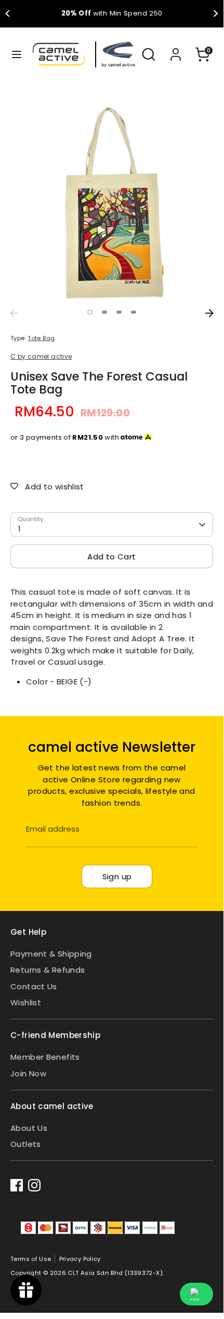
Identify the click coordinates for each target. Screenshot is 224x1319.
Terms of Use (30, 1259)
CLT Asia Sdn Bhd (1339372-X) (115, 1273)
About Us (28, 1127)
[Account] (175, 49)
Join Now (28, 1073)
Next (215, 14)
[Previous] (14, 313)
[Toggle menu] (11, 54)
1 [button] (90, 312)
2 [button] (104, 312)
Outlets (25, 1144)
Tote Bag (41, 338)
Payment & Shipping (51, 953)
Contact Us (33, 986)
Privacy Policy (80, 1259)
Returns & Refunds (47, 969)
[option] (111, 203)
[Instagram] (34, 1185)
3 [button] (119, 312)
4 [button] (133, 312)
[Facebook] (16, 1185)
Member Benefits (45, 1056)
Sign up (117, 876)
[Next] (209, 313)
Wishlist (25, 1002)
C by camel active (41, 356)
